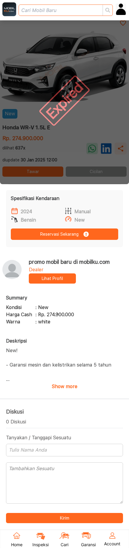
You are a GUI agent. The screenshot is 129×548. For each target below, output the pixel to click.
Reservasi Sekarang (59, 234)
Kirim (64, 518)
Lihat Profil (52, 278)
